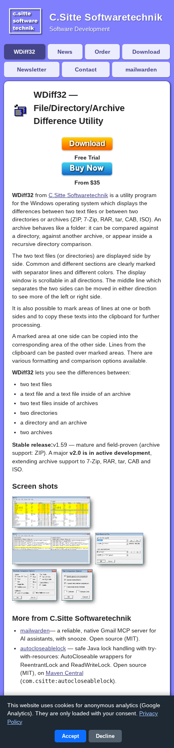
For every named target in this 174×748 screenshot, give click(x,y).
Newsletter (31, 69)
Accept (70, 736)
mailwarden (141, 69)
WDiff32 (24, 51)
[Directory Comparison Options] (34, 585)
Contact (86, 69)
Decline (105, 736)
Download (146, 51)
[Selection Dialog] (119, 548)
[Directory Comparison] (51, 512)
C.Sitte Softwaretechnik (78, 195)
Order (102, 51)
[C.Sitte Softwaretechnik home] (25, 22)
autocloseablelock (43, 648)
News (64, 51)
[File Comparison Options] (77, 585)
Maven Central (64, 673)
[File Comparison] (51, 548)
